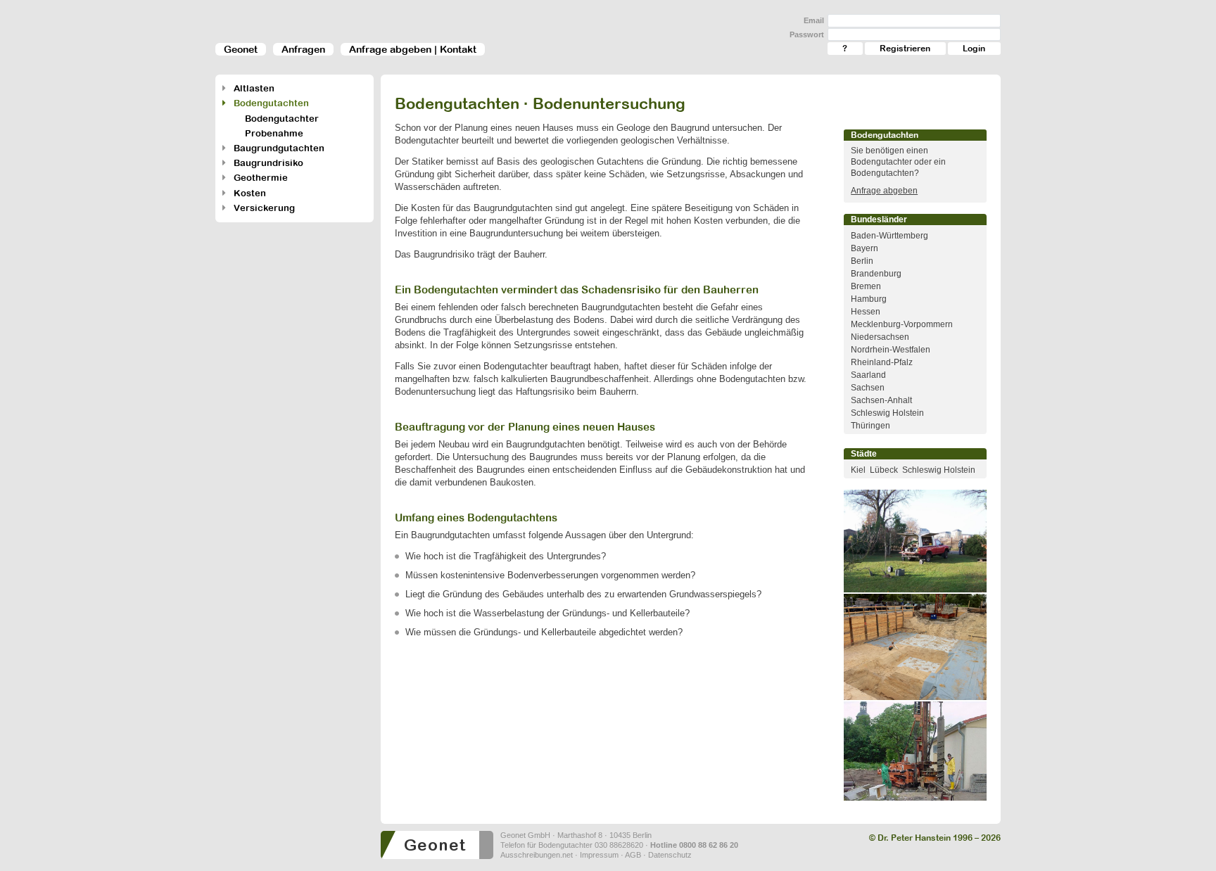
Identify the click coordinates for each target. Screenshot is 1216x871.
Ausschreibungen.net (536, 855)
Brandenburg (876, 274)
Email (814, 20)
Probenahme (274, 133)
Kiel (858, 470)
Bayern (864, 248)
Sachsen (868, 388)
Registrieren (905, 48)
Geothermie (261, 177)
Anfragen (303, 49)
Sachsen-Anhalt (881, 400)
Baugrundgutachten (279, 148)
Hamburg (869, 299)
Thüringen (870, 426)
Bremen (866, 286)
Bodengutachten (271, 103)
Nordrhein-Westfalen (890, 350)
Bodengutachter (282, 118)
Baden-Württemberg (889, 236)
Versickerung (264, 208)
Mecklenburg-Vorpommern (902, 324)
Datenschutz (670, 855)
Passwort (807, 34)
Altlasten (254, 88)
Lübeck (884, 470)
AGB (633, 855)
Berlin (862, 261)
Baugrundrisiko (268, 163)
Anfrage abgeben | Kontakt (412, 49)
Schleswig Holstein (887, 413)
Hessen (865, 312)
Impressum (599, 855)
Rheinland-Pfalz (882, 362)
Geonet (241, 49)
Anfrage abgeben (884, 191)
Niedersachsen (880, 337)
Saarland (868, 375)
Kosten (250, 193)
